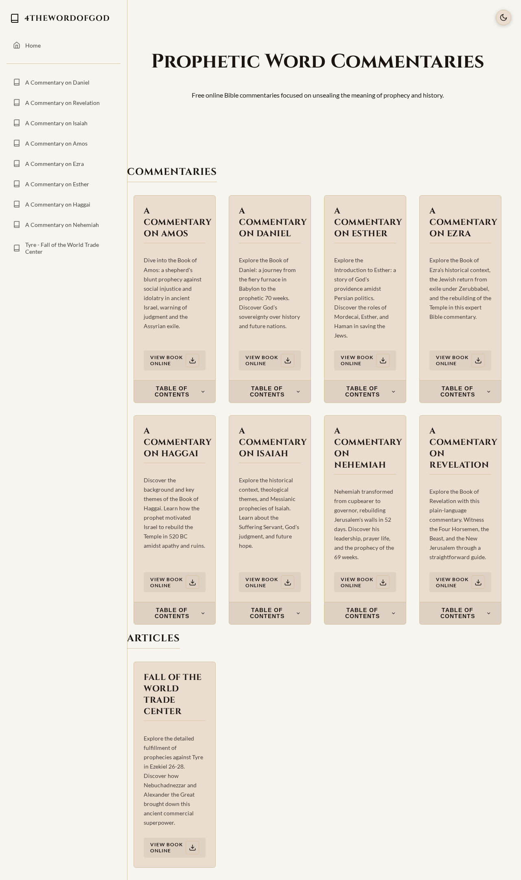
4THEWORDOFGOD (67, 18)
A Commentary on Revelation (62, 102)
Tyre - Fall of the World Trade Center (62, 248)
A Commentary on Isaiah (56, 123)
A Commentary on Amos (56, 143)
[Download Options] (192, 360)
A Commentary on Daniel (57, 82)
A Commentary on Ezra (54, 163)
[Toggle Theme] (503, 17)
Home (33, 45)
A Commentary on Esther (57, 184)
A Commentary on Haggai (57, 204)
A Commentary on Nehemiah (62, 224)
